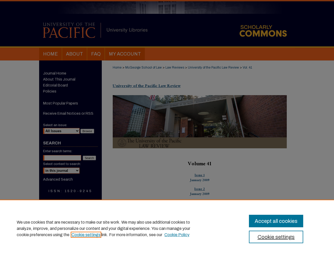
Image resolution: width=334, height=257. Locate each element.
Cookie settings (85, 234)
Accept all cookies (276, 221)
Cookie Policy (176, 234)
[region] (167, 228)
